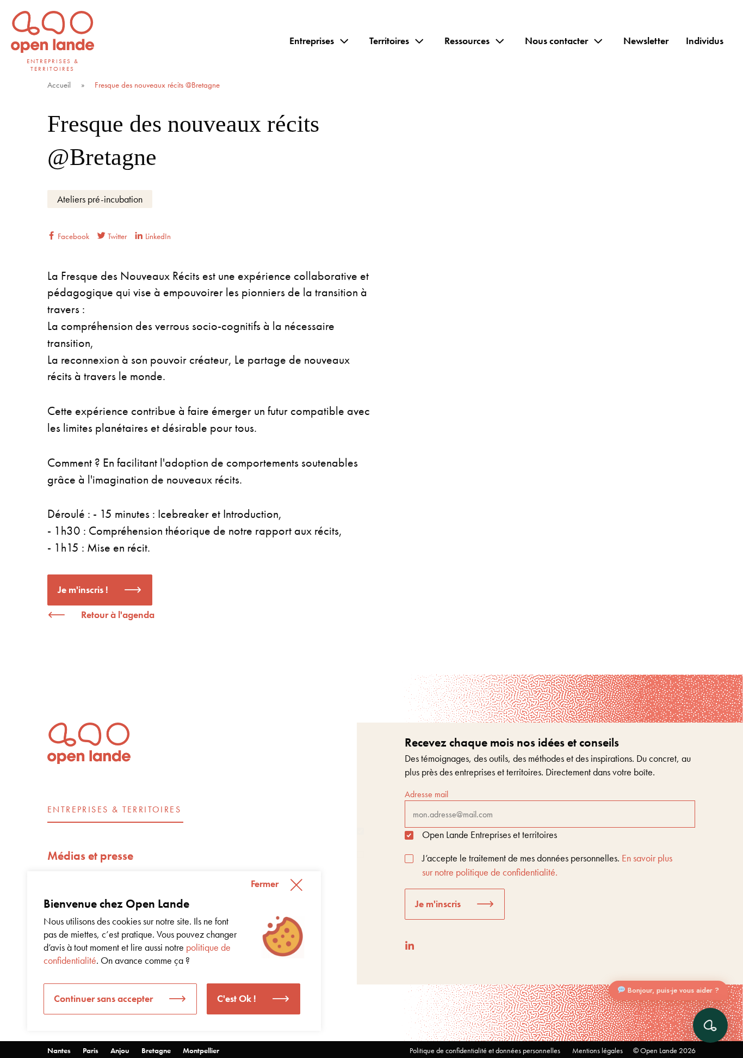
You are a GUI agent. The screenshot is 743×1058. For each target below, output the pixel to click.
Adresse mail (426, 794)
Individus (704, 40)
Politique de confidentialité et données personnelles (485, 1050)
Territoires (389, 40)
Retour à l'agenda (117, 614)
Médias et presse (90, 856)
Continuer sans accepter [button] (103, 998)
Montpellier (201, 1050)
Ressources (467, 40)
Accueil (59, 84)
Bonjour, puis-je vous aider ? (672, 990)
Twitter (116, 236)
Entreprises (311, 40)
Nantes (59, 1050)
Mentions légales (597, 1050)
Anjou (119, 1050)
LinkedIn (157, 236)
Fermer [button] (264, 883)
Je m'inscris (438, 903)
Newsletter (645, 40)
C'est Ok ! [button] (236, 998)
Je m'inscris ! (83, 589)
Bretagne (156, 1050)
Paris (90, 1050)
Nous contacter (556, 40)
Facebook (72, 236)
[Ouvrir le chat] (710, 1025)
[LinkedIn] (409, 945)
